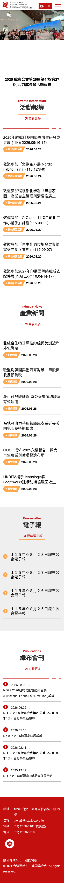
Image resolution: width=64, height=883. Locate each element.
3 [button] (25, 94)
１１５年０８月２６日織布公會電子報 (35, 592)
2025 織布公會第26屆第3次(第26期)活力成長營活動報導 (32, 82)
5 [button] (45, 94)
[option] (32, 50)
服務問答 (31, 860)
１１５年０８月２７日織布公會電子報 (35, 574)
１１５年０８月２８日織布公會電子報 (35, 556)
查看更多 (35, 118)
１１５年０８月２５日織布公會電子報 (35, 610)
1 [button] (5, 94)
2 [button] (15, 94)
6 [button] (55, 94)
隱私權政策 (11, 860)
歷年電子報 (34, 535)
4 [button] (35, 94)
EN (42, 6)
